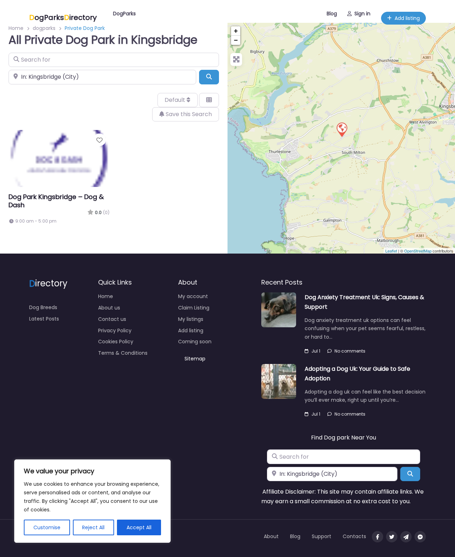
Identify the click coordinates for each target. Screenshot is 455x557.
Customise (46, 527)
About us (109, 307)
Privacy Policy (115, 330)
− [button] (236, 40)
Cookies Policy (115, 341)
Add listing (407, 18)
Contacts (354, 536)
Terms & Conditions (123, 352)
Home (105, 296)
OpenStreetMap (418, 251)
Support (321, 536)
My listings (190, 319)
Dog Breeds (43, 307)
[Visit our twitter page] (391, 536)
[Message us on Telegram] (406, 536)
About (271, 536)
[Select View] (209, 100)
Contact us (112, 319)
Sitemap (194, 358)
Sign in (362, 13)
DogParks (124, 13)
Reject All (93, 527)
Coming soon (195, 341)
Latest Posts (44, 318)
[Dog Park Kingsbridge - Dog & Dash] (341, 129)
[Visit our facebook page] (377, 536)
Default (176, 100)
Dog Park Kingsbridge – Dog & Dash (56, 200)
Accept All (139, 527)
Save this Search (188, 114)
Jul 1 (315, 351)
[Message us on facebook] (420, 536)
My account (193, 296)
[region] (92, 501)
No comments (349, 351)
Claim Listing (193, 307)
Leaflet (391, 251)
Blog (332, 13)
